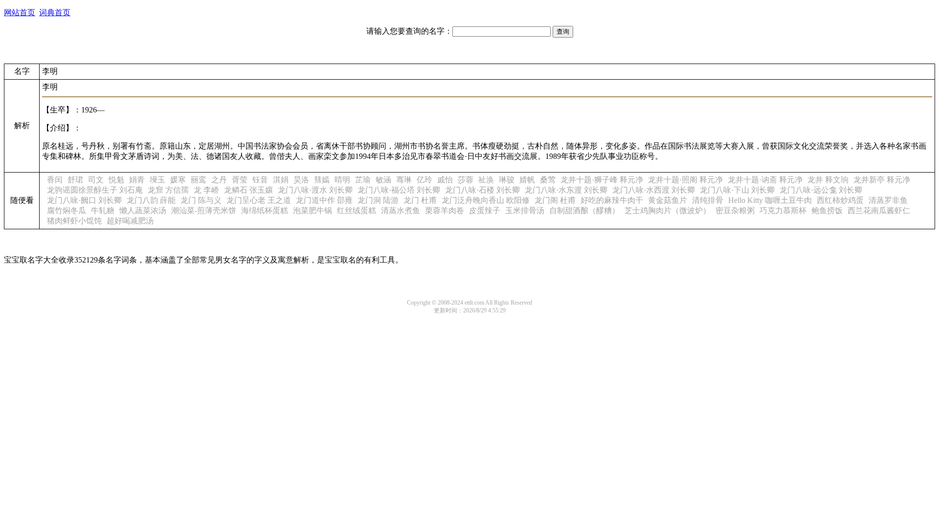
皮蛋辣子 (484, 210)
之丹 (219, 180)
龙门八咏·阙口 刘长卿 (84, 200)
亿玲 (424, 180)
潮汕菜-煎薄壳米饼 (203, 210)
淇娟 (281, 180)
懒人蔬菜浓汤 (142, 210)
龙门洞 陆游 (378, 200)
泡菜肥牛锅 (312, 210)
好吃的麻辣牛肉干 (612, 200)
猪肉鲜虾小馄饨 (74, 221)
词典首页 (54, 12)
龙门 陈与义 (201, 200)
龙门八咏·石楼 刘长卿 (482, 190)
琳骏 (506, 180)
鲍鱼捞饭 (827, 210)
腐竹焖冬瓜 (66, 210)
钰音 (260, 180)
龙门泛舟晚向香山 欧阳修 (486, 200)
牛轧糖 (102, 210)
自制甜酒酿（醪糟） (584, 210)
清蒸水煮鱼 (400, 210)
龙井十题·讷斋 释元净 (765, 180)
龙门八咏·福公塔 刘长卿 (399, 190)
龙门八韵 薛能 (151, 200)
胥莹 (239, 180)
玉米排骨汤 (524, 210)
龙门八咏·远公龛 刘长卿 (821, 190)
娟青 (137, 180)
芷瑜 (363, 180)
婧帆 (527, 180)
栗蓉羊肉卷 (444, 210)
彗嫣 (322, 180)
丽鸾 (198, 180)
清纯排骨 (707, 200)
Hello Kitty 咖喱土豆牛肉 (770, 200)
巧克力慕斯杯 (783, 210)
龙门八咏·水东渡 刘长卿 (566, 190)
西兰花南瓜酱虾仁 (879, 210)
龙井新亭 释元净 (881, 180)
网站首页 (19, 12)
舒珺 (75, 180)
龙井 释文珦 (828, 180)
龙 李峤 (206, 190)
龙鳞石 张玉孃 (248, 190)
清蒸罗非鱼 (888, 200)
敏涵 (383, 180)
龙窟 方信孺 (168, 190)
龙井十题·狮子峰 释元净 (601, 180)
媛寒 (178, 180)
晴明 (342, 180)
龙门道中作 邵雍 (324, 200)
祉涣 (486, 180)
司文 (96, 180)
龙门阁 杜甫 (555, 200)
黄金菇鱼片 (667, 200)
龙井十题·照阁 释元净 (685, 180)
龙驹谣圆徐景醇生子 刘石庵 (95, 190)
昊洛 (301, 180)
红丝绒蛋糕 (356, 210)
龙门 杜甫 (420, 200)
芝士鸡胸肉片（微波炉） (668, 210)
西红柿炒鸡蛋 (840, 200)
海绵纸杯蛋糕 (264, 210)
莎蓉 (465, 180)
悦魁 (116, 180)
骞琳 (404, 180)
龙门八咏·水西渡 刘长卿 (653, 190)
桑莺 (548, 180)
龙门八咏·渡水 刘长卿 (315, 190)
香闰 (55, 180)
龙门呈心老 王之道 (258, 200)
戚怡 (445, 180)
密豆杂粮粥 (735, 210)
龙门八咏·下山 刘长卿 (737, 190)
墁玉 (157, 180)
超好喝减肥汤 (130, 221)
